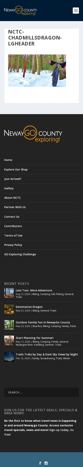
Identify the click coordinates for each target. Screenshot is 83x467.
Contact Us (11, 216)
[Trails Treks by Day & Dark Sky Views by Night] (9, 357)
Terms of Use (13, 235)
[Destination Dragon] (9, 309)
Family (65, 326)
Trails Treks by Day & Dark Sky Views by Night (47, 354)
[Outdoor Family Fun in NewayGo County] (9, 325)
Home (8, 160)
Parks (73, 326)
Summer (49, 344)
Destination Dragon (29, 307)
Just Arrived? (12, 179)
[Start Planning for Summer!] (9, 340)
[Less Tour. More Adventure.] (9, 293)
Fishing (60, 294)
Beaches (37, 326)
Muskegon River (24, 344)
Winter (66, 358)
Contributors (13, 226)
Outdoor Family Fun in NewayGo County (43, 322)
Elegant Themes (33, 457)
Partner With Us (15, 207)
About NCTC (12, 197)
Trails (19, 297)
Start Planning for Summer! (34, 338)
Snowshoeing (47, 358)
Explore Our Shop (16, 169)
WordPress (69, 457)
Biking (35, 294)
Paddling (39, 344)
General (69, 294)
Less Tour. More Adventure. (34, 290)
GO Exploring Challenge (20, 254)
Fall (53, 294)
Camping (45, 294)
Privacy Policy (13, 245)
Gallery (9, 188)
